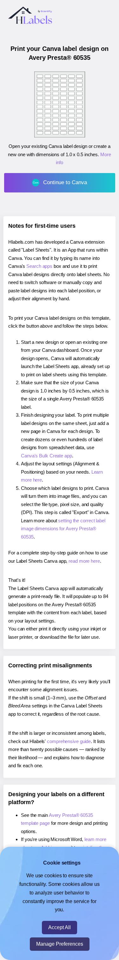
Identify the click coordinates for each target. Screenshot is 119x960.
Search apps (39, 266)
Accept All (59, 927)
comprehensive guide (69, 741)
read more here (84, 561)
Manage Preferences (59, 944)
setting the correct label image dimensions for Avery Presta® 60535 (63, 528)
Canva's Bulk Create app (46, 455)
